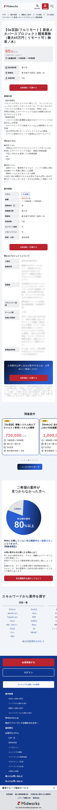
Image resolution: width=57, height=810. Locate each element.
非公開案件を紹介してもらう (28, 578)
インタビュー (13, 747)
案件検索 (9, 694)
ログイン (28, 672)
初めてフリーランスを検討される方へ (21, 723)
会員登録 (45, 8)
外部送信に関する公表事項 (41, 794)
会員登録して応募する (28, 88)
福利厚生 (9, 728)
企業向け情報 (13, 771)
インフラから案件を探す (17, 703)
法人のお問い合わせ (14, 781)
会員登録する (28, 662)
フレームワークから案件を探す (20, 713)
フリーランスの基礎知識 (17, 757)
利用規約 (9, 794)
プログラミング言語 (16, 762)
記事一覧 (11, 738)
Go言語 (26, 194)
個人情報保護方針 (21, 794)
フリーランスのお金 (16, 766)
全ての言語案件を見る (32, 641)
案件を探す (37, 8)
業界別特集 (12, 743)
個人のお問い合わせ (14, 776)
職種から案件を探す (16, 708)
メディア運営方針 (24, 798)
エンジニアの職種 (15, 752)
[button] (22, 460)
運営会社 (36, 798)
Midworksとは (12, 718)
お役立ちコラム (12, 733)
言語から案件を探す (16, 699)
